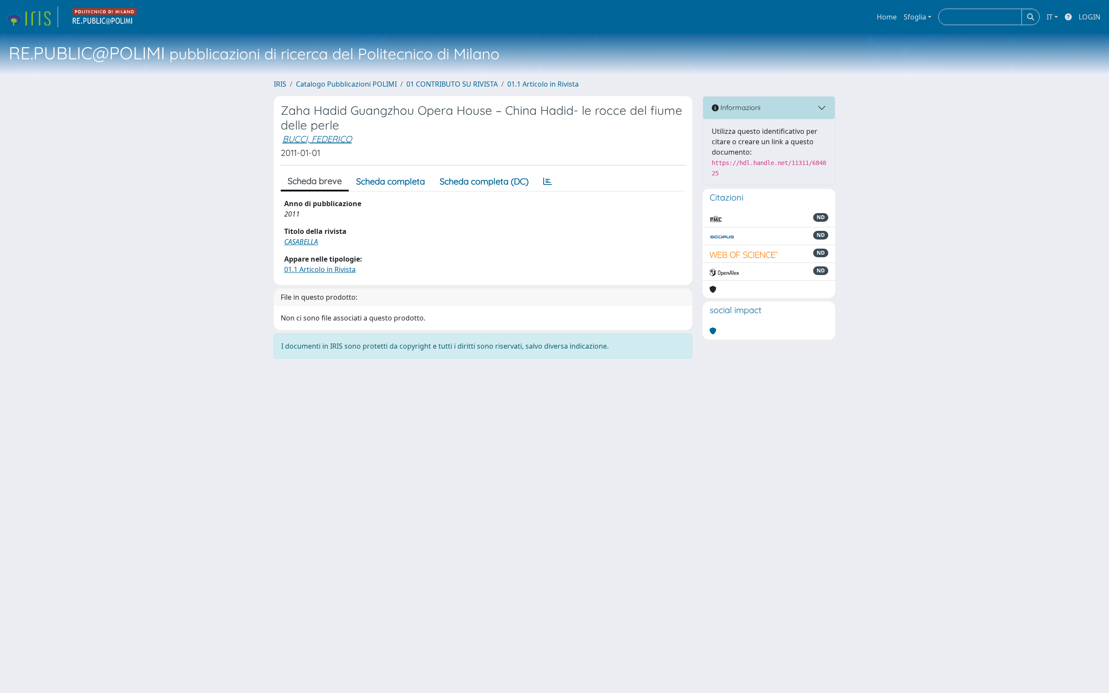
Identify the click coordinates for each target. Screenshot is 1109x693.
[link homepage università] (105, 16)
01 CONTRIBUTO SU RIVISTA (452, 84)
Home (887, 17)
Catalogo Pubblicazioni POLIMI (346, 84)
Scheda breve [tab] (315, 180)
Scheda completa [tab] (390, 181)
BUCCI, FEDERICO (317, 138)
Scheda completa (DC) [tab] (484, 181)
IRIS (280, 84)
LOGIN (1089, 17)
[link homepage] (31, 16)
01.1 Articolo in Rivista (543, 84)
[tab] (547, 181)
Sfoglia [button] (915, 17)
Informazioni (739, 107)
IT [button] (1050, 17)
